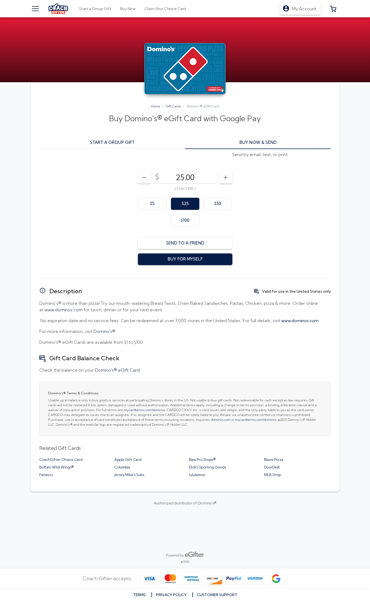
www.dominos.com (63, 309)
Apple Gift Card (127, 459)
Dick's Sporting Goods (207, 467)
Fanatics (46, 475)
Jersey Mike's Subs (129, 475)
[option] (152, 204)
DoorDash (272, 467)
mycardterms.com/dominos (144, 410)
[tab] (128, 8)
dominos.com (221, 420)
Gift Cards (173, 106)
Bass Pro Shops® (202, 459)
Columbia (122, 467)
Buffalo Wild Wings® (56, 467)
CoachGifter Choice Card (61, 459)
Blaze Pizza (273, 459)
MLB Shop (272, 475)
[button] (333, 8)
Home (155, 106)
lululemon (197, 475)
